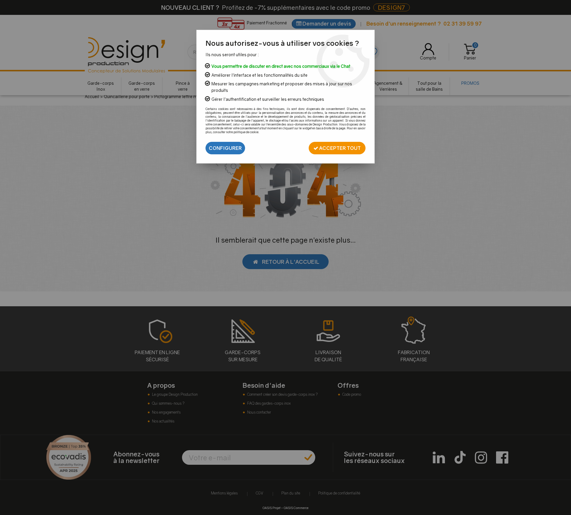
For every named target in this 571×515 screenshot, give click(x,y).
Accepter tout (339, 148)
